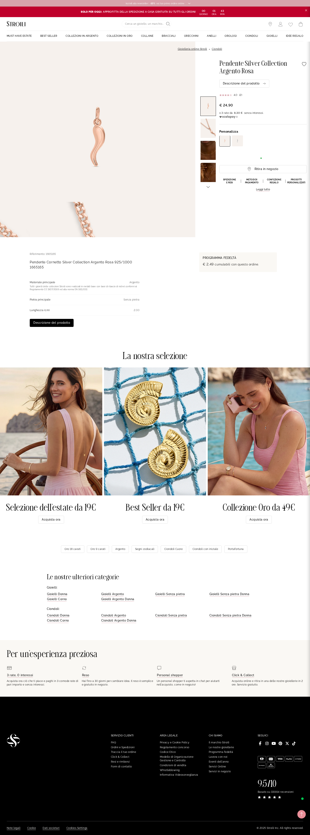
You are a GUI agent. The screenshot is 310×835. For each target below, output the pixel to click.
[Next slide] (208, 186)
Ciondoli (217, 49)
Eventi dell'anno (219, 761)
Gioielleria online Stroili (192, 49)
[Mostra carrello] (300, 24)
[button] (263, 185)
